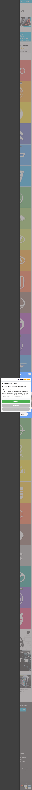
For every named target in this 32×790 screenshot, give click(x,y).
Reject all (16, 409)
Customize (16, 405)
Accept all (16, 401)
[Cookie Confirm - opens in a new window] (24, 379)
